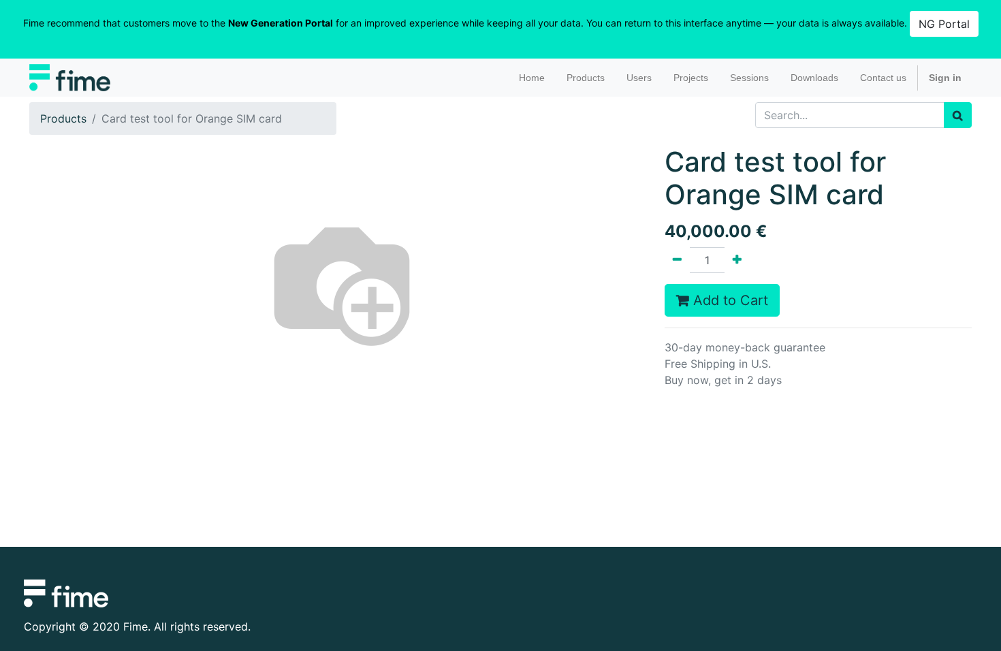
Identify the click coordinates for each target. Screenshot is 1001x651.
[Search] (958, 115)
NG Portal (944, 24)
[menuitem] (532, 78)
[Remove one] (677, 260)
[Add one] (737, 260)
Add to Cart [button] (728, 300)
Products (63, 118)
